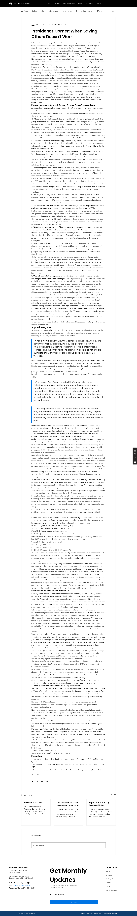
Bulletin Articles (38, 11)
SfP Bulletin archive (33, 802)
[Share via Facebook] (32, 781)
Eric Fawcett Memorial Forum (60, 11)
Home (108, 871)
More (99, 11)
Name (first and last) (57, 888)
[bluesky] (135, 450)
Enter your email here (57, 894)
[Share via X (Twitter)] (37, 781)
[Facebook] (135, 458)
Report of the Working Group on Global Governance (99, 804)
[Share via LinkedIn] (42, 781)
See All (113, 795)
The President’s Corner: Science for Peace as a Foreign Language (67, 804)
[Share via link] (47, 781)
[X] (22, 883)
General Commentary (84, 11)
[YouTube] (135, 462)
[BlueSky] (18, 883)
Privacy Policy (98, 913)
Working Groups (111, 879)
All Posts (24, 11)
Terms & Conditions (86, 913)
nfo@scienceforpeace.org (22, 885)
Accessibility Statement (110, 913)
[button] (50, 4)
